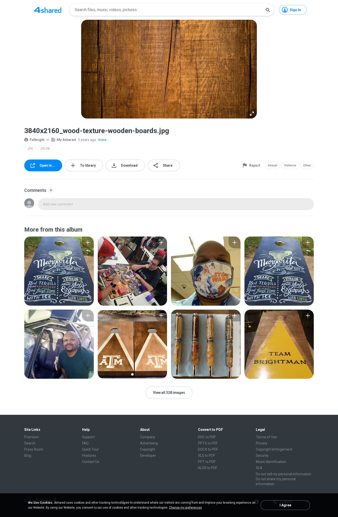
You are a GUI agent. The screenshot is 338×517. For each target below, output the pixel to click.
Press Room (33, 449)
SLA (259, 468)
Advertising (149, 443)
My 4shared (66, 140)
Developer (148, 455)
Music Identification (271, 462)
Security (262, 455)
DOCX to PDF (208, 449)
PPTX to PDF (208, 443)
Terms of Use (266, 437)
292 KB (45, 148)
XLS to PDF (206, 455)
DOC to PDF (207, 437)
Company (147, 437)
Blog (27, 455)
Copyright (147, 449)
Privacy (261, 443)
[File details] (59, 271)
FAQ (85, 443)
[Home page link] (47, 10)
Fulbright (37, 140)
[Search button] (268, 10)
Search (29, 443)
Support (88, 437)
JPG (30, 148)
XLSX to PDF (207, 468)
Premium (31, 437)
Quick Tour (90, 449)
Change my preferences (185, 507)
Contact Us (90, 462)
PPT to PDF (207, 462)
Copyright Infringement (274, 449)
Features (89, 455)
